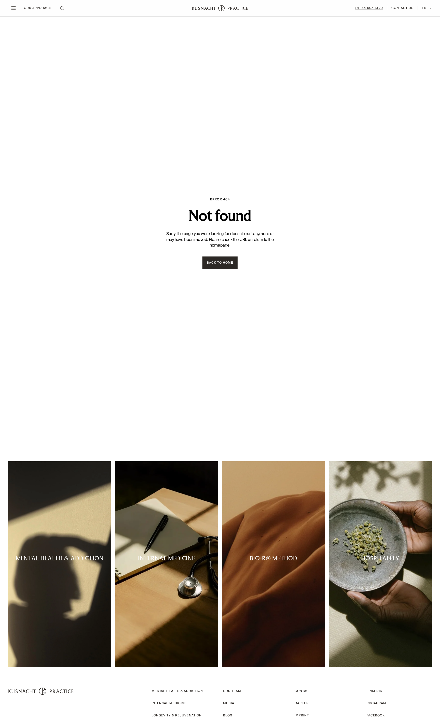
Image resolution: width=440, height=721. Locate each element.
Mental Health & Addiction (177, 691)
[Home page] (220, 8)
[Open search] (62, 8)
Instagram (376, 703)
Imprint (302, 715)
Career (302, 703)
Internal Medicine (169, 703)
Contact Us (402, 8)
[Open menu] (13, 8)
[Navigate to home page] (41, 691)
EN (424, 8)
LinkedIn (374, 691)
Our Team (232, 691)
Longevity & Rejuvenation (177, 715)
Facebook (375, 715)
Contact (303, 691)
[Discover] (59, 564)
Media (228, 703)
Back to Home (220, 262)
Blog (227, 715)
